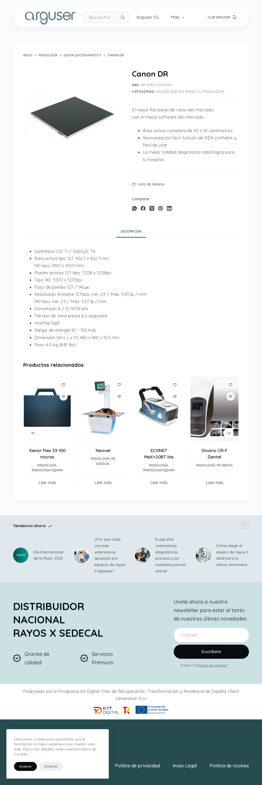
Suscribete (211, 651)
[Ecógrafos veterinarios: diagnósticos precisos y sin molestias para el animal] (142, 555)
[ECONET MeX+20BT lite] (159, 408)
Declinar (51, 766)
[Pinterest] (160, 208)
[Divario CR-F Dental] (215, 408)
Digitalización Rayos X (178, 91)
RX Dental (225, 465)
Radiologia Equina (47, 470)
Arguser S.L (147, 17)
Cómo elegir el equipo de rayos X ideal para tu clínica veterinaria (232, 555)
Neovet (103, 450)
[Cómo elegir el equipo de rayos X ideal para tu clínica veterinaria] (203, 555)
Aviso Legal (185, 766)
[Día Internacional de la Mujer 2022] (20, 555)
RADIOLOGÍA (213, 91)
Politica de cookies (229, 766)
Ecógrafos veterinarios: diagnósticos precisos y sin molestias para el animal (170, 555)
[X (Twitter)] (151, 208)
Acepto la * (203, 665)
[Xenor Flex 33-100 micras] (47, 408)
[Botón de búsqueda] (123, 17)
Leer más (47, 482)
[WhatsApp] (134, 208)
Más (175, 17)
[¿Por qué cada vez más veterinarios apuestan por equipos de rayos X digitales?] (81, 555)
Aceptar (25, 766)
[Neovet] (103, 408)
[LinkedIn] (169, 208)
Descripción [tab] (131, 231)
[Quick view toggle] (63, 396)
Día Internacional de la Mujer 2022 (48, 555)
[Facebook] (143, 208)
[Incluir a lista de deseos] (63, 384)
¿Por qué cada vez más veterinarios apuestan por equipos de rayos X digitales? (109, 555)
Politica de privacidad (137, 766)
